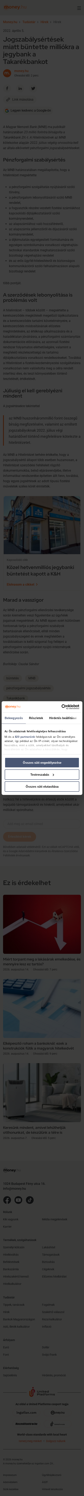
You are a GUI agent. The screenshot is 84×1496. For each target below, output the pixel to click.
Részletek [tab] (36, 718)
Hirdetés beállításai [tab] (63, 718)
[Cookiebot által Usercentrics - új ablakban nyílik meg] (61, 706)
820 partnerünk (25, 736)
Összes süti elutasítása (42, 786)
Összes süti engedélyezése (42, 762)
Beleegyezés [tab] (14, 718)
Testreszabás (39, 774)
